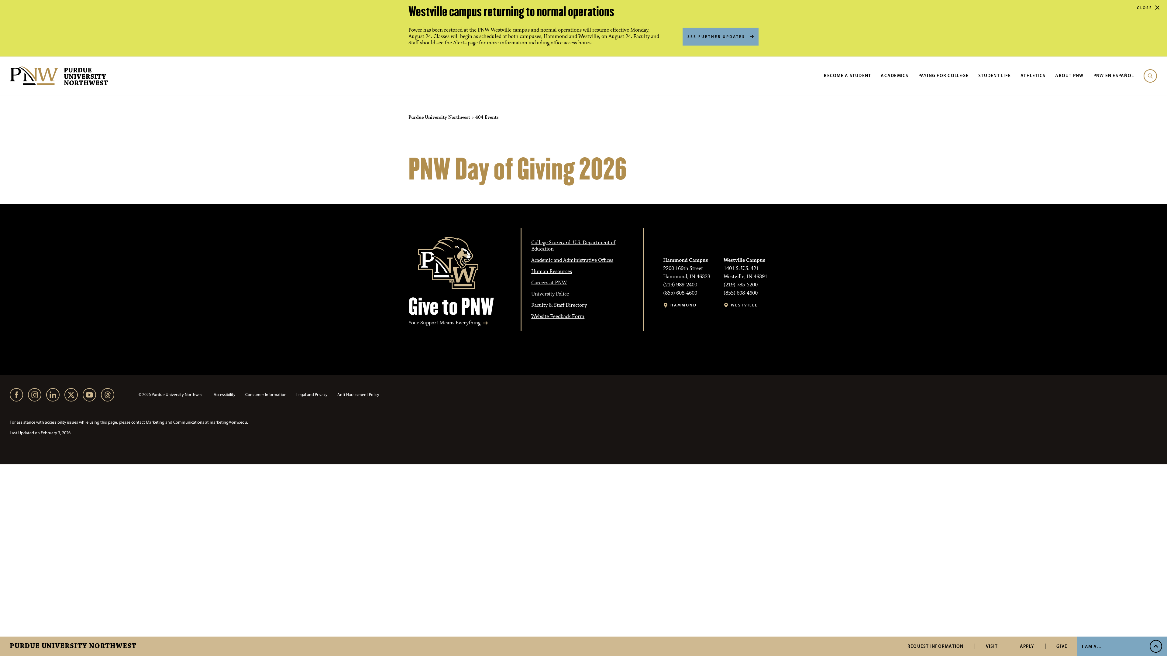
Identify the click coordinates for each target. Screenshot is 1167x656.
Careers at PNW (549, 282)
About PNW (1069, 75)
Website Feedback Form (557, 316)
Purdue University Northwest (73, 646)
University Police (550, 294)
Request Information (935, 646)
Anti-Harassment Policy (358, 394)
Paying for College (943, 75)
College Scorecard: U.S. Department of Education (573, 245)
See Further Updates (716, 36)
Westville (744, 305)
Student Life (994, 75)
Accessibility (225, 394)
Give (1061, 646)
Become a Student (847, 75)
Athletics (1033, 75)
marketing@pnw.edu (228, 422)
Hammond (683, 305)
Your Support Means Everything (444, 323)
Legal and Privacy (312, 394)
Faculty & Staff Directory (559, 305)
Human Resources (551, 271)
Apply (1027, 646)
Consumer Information (266, 394)
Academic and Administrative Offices (572, 260)
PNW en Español (1113, 75)
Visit (992, 646)
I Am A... (1092, 646)
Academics (894, 75)
